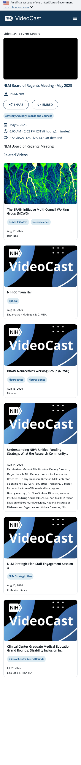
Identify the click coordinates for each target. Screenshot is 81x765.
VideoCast (10, 34)
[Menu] (75, 18)
